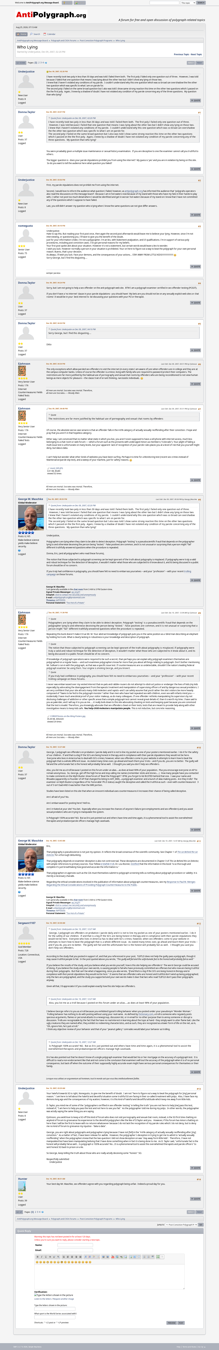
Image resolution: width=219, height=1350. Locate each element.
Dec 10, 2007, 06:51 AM (55, 1179)
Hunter (22, 1179)
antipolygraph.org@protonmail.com (69, 597)
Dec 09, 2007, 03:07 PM (55, 112)
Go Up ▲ (202, 1347)
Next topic (196, 54)
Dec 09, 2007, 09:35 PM (57, 499)
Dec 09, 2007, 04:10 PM (55, 225)
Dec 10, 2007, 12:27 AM (55, 747)
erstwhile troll (107, 864)
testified (135, 864)
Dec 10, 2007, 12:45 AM (55, 840)
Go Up (19, 1212)
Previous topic (181, 54)
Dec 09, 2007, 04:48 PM (58, 408)
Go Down (20, 63)
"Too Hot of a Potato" (75, 602)
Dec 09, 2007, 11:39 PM (58, 612)
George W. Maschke (30, 499)
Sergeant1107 (26, 923)
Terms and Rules (189, 1347)
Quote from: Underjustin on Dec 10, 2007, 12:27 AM (73, 929)
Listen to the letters (42, 1299)
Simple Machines (35, 1347)
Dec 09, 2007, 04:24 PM (55, 282)
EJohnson (24, 363)
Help (179, 1347)
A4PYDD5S (60, 600)
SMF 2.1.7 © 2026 (20, 1347)
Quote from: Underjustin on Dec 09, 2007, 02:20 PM (73, 118)
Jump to (160, 1224)
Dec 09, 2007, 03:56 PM (55, 180)
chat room (78, 589)
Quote (197, 100)
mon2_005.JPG (56, 468)
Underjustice (26, 71)
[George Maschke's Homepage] (19, 550)
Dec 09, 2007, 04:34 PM (55, 364)
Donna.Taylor (26, 112)
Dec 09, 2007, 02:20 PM (58, 71)
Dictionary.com (146, 1014)
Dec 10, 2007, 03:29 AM (55, 1088)
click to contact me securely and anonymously (75, 594)
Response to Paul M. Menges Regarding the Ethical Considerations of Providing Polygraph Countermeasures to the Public (120, 883)
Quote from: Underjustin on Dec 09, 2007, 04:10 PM (73, 329)
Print (199, 63)
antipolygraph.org (134, 191)
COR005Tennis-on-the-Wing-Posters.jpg (67, 716)
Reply (191, 63)
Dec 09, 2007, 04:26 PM (55, 323)
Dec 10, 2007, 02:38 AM (55, 923)
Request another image (63, 1299)
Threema (50, 600)
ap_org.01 (76, 592)
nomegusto (25, 226)
